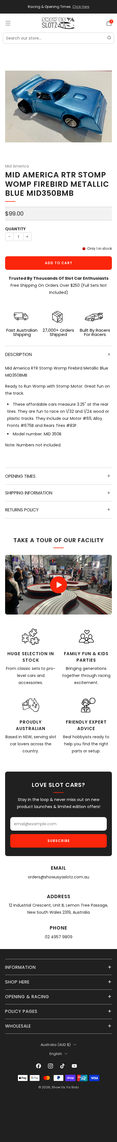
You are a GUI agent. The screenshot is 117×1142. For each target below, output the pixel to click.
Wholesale (18, 1026)
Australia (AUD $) (56, 1044)
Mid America (17, 166)
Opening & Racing (27, 997)
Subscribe (58, 840)
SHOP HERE (17, 982)
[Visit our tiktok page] (62, 1066)
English (55, 1053)
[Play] (58, 584)
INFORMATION (20, 967)
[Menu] (8, 23)
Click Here (80, 7)
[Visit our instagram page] (51, 1066)
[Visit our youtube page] (74, 1066)
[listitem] (59, 7)
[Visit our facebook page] (39, 1066)
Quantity (15, 229)
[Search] (109, 38)
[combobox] (58, 38)
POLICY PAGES (21, 1011)
